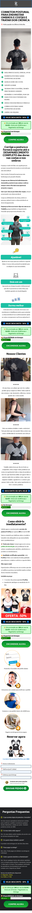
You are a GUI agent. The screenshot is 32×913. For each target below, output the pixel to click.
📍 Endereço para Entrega (8, 775)
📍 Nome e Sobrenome (8, 763)
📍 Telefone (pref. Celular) (8, 769)
